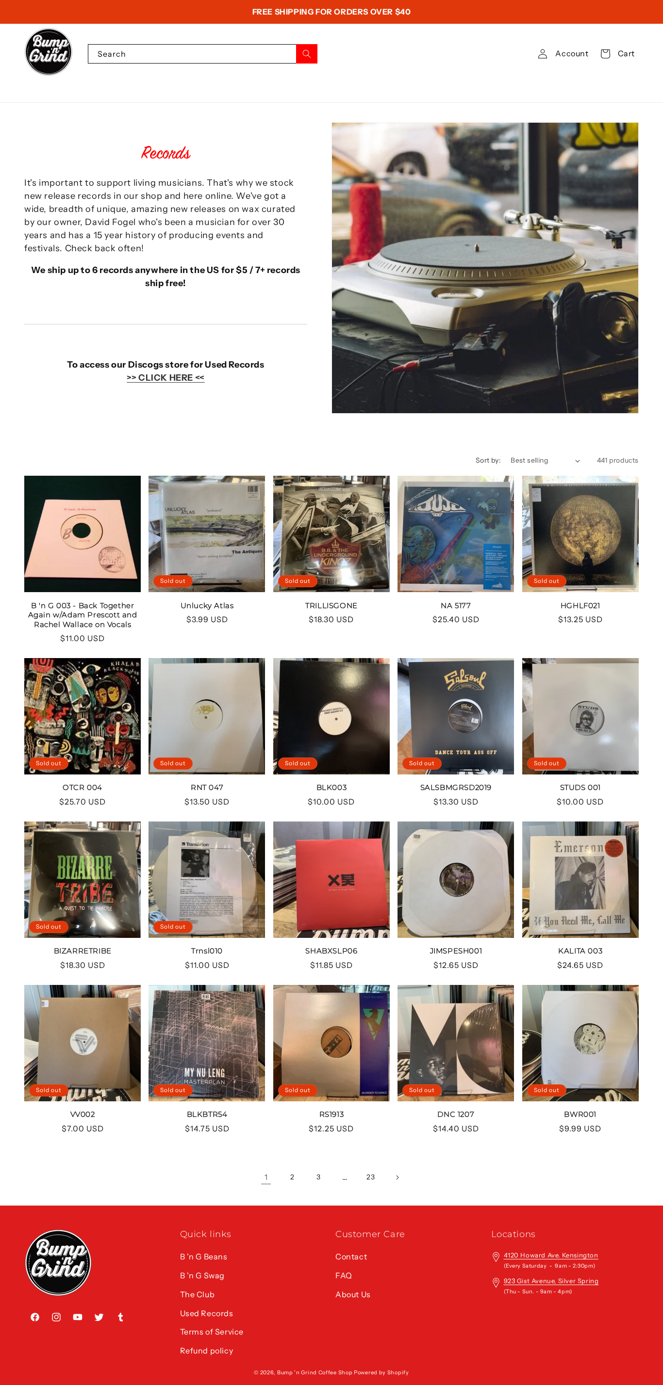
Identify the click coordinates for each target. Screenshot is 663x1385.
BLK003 (331, 787)
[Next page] (397, 1177)
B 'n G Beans (204, 1256)
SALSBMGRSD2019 (456, 787)
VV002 (82, 1114)
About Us (353, 1294)
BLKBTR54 (207, 1114)
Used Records (206, 1313)
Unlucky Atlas (207, 605)
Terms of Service (212, 1332)
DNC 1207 (455, 1114)
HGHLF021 (580, 605)
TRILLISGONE (331, 605)
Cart (626, 53)
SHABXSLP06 (331, 950)
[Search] (306, 54)
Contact (351, 1256)
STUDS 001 (580, 787)
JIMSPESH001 (456, 950)
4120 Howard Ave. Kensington (551, 1255)
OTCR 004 (82, 787)
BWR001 (580, 1114)
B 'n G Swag (202, 1275)
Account (571, 53)
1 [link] (266, 1177)
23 (370, 1177)
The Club (197, 1294)
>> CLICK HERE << (166, 377)
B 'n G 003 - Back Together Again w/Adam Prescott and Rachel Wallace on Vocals (82, 615)
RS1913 (331, 1114)
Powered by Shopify (381, 1372)
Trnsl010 (207, 950)
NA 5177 (456, 605)
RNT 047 (207, 787)
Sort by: (488, 460)
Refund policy (206, 1350)
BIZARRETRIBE (83, 950)
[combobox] (202, 54)
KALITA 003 (580, 950)
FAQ (343, 1275)
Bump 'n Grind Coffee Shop (315, 1372)
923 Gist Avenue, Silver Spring (551, 1281)
